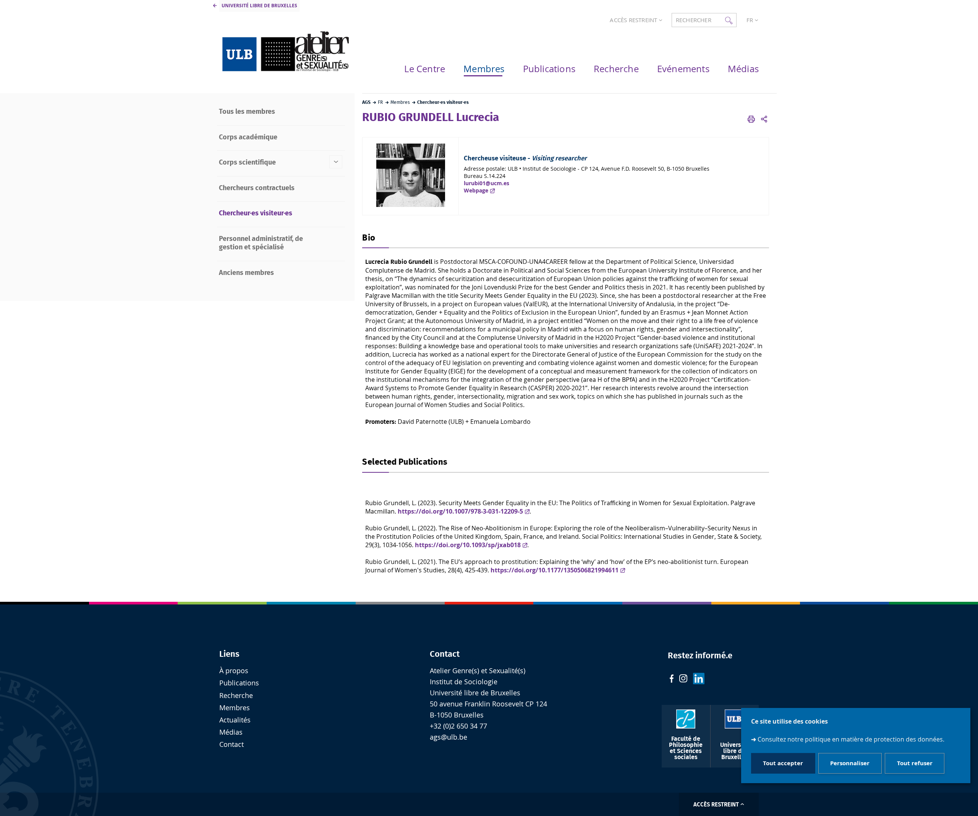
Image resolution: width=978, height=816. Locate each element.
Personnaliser (850, 763)
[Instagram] (683, 679)
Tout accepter (783, 763)
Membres (234, 707)
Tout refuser (915, 763)
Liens (229, 654)
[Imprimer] (751, 119)
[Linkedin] (698, 679)
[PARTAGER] (764, 119)
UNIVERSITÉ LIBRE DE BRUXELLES (259, 5)
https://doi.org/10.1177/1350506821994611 (555, 570)
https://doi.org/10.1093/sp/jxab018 (468, 545)
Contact (445, 654)
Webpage (476, 190)
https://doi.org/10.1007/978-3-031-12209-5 (460, 511)
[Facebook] (672, 679)
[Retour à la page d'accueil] (286, 51)
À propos (233, 670)
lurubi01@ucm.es (486, 183)
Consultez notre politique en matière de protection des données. (851, 739)
